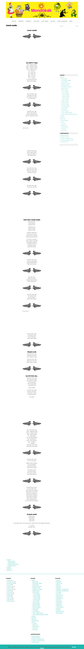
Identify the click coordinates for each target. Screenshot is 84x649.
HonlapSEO (42, 648)
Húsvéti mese (63, 128)
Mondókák (20, 21)
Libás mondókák (65, 99)
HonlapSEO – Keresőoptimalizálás (62, 589)
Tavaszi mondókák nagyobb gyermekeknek (69, 114)
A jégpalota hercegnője (65, 135)
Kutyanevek (58, 580)
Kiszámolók (28, 21)
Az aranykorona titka (64, 141)
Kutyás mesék (64, 130)
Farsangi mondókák (65, 110)
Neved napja (58, 587)
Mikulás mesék (64, 125)
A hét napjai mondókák (65, 106)
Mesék (70, 21)
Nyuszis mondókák (65, 94)
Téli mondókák (64, 109)
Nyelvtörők (36, 21)
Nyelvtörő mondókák (65, 102)
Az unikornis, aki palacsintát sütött (67, 138)
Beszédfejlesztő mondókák (13, 564)
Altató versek (44, 21)
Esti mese (52, 21)
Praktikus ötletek (59, 602)
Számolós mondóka (12, 565)
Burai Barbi (74, 647)
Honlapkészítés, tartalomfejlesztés (62, 590)
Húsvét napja (58, 593)
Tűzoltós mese (9, 598)
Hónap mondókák (64, 107)
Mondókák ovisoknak (65, 85)
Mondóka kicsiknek (11, 562)
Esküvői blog (58, 599)
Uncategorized (9, 599)
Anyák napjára (58, 592)
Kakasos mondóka (65, 96)
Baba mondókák (35, 584)
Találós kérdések (59, 605)
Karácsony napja (59, 583)
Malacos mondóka (65, 98)
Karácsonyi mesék (10, 589)
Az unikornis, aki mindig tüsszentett (67, 140)
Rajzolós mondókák (65, 101)
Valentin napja (58, 586)
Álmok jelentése (59, 601)
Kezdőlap (14, 21)
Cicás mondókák (65, 91)
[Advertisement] (32, 51)
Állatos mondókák (11, 561)
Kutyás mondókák (65, 93)
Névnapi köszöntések (60, 611)
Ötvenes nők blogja (59, 595)
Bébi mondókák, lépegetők (66, 80)
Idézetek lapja (58, 604)
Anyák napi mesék (10, 581)
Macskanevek (58, 581)
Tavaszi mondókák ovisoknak (66, 112)
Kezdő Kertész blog (59, 598)
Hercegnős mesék (10, 586)
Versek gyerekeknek (62, 21)
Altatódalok (9, 580)
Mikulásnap (58, 584)
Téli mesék (63, 123)
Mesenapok (58, 608)
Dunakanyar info (59, 596)
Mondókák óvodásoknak (65, 83)
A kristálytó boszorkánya (65, 136)
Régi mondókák (64, 78)
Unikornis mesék (10, 601)
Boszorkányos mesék (11, 583)
